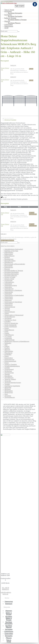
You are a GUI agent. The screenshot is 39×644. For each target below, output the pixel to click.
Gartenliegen (8, 297)
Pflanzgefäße (8, 351)
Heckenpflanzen (9, 317)
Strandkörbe (8, 376)
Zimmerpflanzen (9, 397)
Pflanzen (7, 21)
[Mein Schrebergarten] (9, 3)
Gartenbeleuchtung (10, 285)
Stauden (7, 374)
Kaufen (31, 69)
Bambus (7, 257)
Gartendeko (8, 287)
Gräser (6, 313)
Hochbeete (8, 318)
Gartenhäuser (8, 26)
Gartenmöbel (8, 24)
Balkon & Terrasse (10, 18)
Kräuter (6, 333)
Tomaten (7, 384)
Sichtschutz (8, 371)
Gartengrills (8, 293)
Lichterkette (8, 338)
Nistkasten (7, 343)
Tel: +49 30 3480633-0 (5, 588)
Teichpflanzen (8, 377)
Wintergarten (8, 391)
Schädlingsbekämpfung (12, 366)
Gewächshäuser (9, 312)
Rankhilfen (7, 354)
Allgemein (8, 611)
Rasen (6, 356)
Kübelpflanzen (9, 335)
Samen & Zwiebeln (10, 364)
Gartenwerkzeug (9, 307)
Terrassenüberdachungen (12, 382)
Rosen (6, 363)
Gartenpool (8, 300)
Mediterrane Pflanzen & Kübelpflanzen (16, 341)
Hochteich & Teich (10, 320)
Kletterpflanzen (9, 330)
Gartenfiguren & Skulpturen (13, 290)
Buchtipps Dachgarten (15, 16)
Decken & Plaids (9, 277)
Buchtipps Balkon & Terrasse (17, 19)
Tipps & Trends (9, 10)
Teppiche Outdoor (10, 379)
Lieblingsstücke (9, 340)
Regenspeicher (9, 359)
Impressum (8, 603)
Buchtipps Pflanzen (14, 23)
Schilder (7, 368)
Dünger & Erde (9, 279)
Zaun (6, 394)
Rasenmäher (8, 358)
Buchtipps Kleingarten (15, 13)
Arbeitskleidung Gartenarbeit (13, 249)
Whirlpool (7, 389)
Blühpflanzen (8, 262)
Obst (5, 345)
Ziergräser (7, 396)
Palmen (6, 346)
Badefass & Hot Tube (11, 251)
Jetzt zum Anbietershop (33, 213)
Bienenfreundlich (9, 261)
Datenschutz (9, 601)
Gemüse (7, 308)
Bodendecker (8, 267)
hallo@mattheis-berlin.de (6, 593)
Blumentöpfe (8, 265)
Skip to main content (7, 1)
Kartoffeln (7, 321)
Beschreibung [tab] (8, 118)
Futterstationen (9, 282)
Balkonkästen (8, 252)
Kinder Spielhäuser (10, 326)
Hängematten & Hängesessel (13, 315)
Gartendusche (9, 289)
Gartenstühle (8, 303)
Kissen (6, 328)
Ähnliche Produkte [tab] (10, 120)
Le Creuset (8, 336)
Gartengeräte (8, 292)
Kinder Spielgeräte (10, 325)
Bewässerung (8, 259)
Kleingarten (8, 11)
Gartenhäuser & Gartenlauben (14, 295)
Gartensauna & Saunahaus (13, 302)
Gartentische (8, 305)
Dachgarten (8, 15)
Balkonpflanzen (9, 256)
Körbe (6, 331)
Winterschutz (8, 392)
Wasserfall (7, 387)
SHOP (6, 28)
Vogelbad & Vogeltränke (12, 386)
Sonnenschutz (9, 373)
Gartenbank (8, 284)
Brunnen (7, 269)
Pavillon (7, 348)
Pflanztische (8, 353)
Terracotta (7, 381)
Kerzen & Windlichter (11, 323)
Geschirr (7, 310)
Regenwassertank (10, 361)
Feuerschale (8, 280)
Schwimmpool (9, 369)
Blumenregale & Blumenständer (14, 264)
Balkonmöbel (8, 254)
